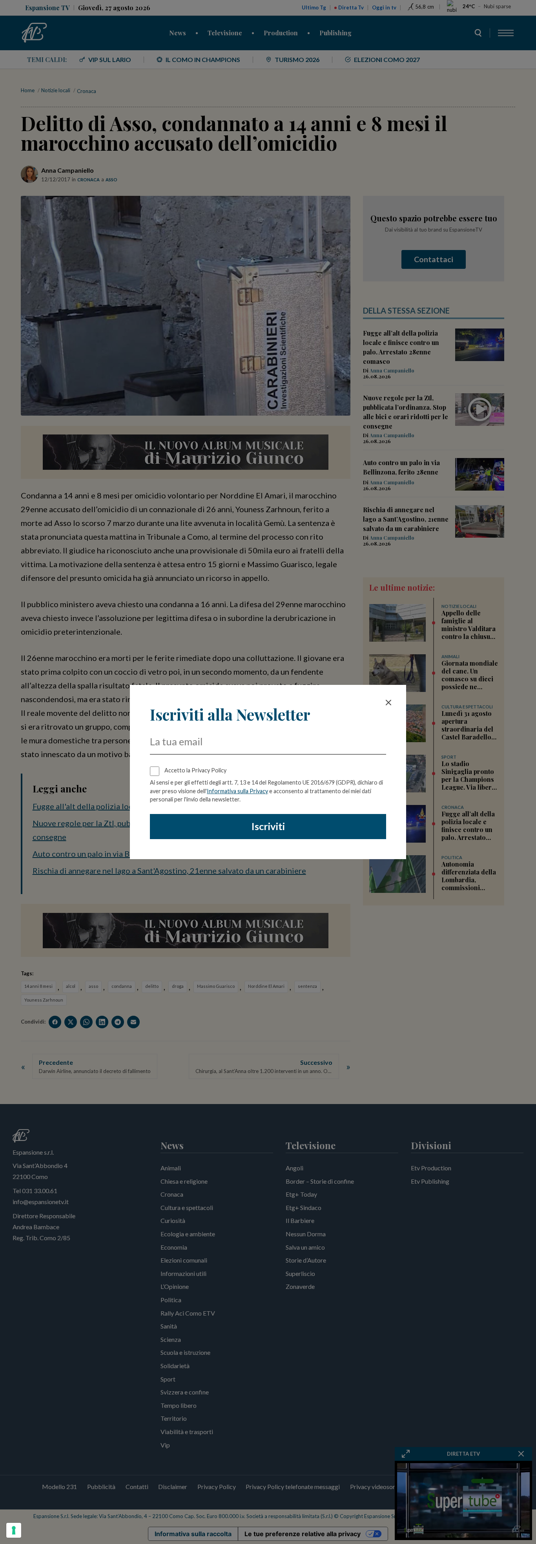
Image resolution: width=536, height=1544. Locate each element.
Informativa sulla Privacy (237, 791)
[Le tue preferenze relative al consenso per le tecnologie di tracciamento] (13, 1530)
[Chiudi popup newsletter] (388, 702)
